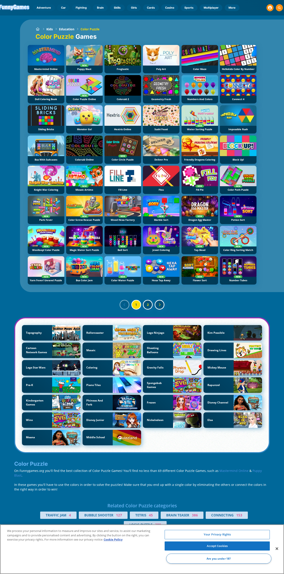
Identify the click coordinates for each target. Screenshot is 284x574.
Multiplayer (211, 7)
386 (195, 515)
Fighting (81, 7)
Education (66, 29)
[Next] (159, 305)
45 (151, 515)
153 (239, 515)
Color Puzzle (90, 29)
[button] (270, 7)
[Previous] (124, 305)
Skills (117, 7)
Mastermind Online (233, 471)
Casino (169, 7)
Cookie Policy (113, 539)
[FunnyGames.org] (38, 29)
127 (119, 515)
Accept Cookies (217, 546)
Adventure (44, 7)
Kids (49, 29)
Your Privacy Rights (217, 534)
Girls (134, 7)
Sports (188, 7)
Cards (151, 7)
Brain (100, 7)
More (232, 7)
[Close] (277, 549)
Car (63, 7)
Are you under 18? (219, 558)
